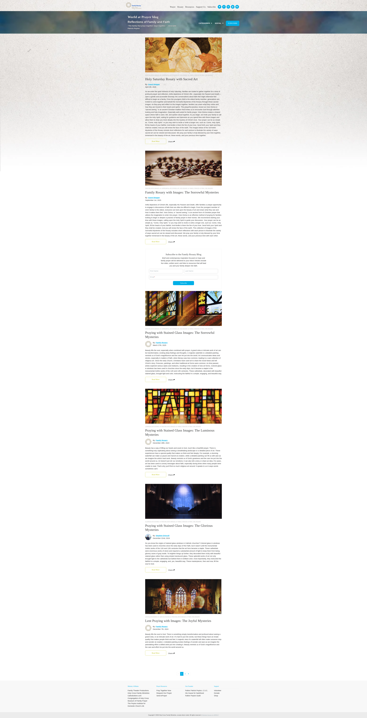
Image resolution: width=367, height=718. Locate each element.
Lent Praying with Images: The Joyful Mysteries (178, 621)
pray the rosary (207, 75)
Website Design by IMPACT (210, 715)
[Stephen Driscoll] (148, 537)
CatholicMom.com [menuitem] (134, 696)
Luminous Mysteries (152, 426)
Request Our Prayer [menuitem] (164, 693)
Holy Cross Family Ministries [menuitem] (138, 693)
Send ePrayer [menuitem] (161, 696)
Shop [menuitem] (216, 696)
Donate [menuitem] (217, 693)
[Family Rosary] (148, 344)
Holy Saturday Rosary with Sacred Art (171, 79)
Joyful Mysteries (151, 616)
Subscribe (232, 23)
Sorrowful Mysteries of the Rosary (174, 75)
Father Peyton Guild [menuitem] (193, 696)
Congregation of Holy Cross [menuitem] (138, 698)
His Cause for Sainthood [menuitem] (194, 693)
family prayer (195, 75)
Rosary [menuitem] (180, 7)
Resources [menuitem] (189, 7)
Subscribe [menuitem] (211, 7)
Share (170, 142)
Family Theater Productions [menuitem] (138, 690)
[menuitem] (219, 5)
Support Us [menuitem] (201, 7)
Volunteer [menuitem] (217, 690)
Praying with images (152, 75)
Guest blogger (154, 84)
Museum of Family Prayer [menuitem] (137, 701)
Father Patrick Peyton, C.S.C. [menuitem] (196, 690)
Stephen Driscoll (162, 536)
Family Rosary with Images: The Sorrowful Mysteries (182, 192)
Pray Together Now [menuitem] (163, 690)
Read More (156, 141)
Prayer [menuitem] (172, 7)
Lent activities (165, 616)
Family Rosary (162, 343)
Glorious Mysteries (152, 521)
